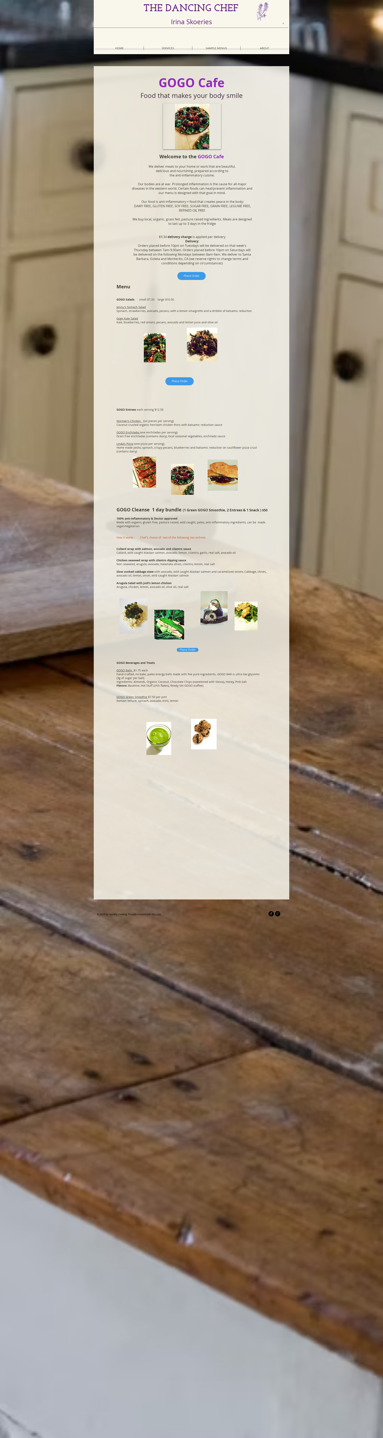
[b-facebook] (271, 913)
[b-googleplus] (277, 913)
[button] (283, 23)
